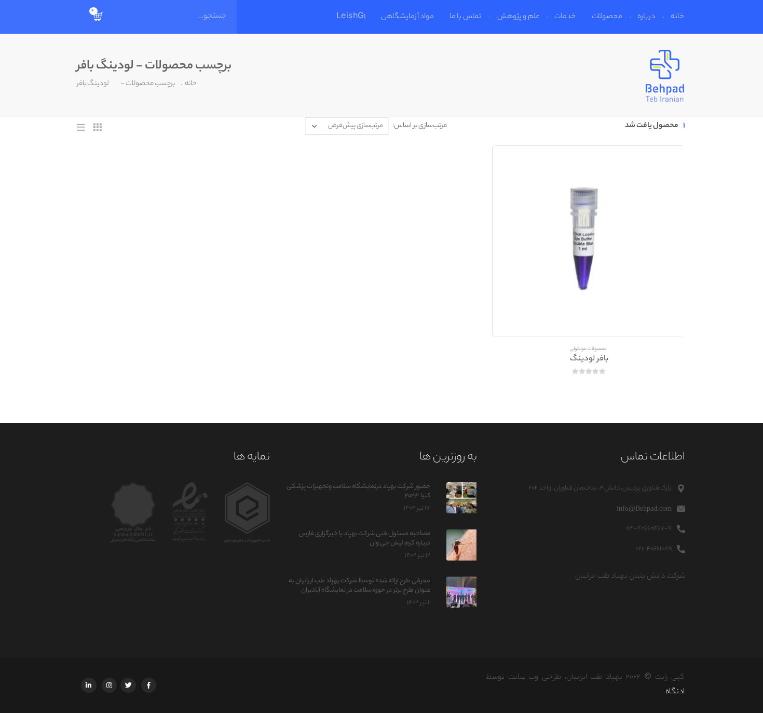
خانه (678, 17)
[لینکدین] (89, 685)
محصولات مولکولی (589, 349)
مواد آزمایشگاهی (408, 17)
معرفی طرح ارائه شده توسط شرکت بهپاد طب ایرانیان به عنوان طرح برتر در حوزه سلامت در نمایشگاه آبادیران (360, 586)
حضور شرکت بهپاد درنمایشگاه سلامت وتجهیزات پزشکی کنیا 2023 (359, 491)
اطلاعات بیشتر (513, 165)
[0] (99, 17)
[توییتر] (129, 685)
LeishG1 (351, 17)
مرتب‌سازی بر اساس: (420, 126)
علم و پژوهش (518, 17)
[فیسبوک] (149, 685)
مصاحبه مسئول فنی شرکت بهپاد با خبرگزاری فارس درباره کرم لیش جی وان (365, 538)
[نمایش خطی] (82, 127)
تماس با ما (466, 17)
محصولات (607, 17)
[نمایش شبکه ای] (98, 127)
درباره (647, 17)
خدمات (566, 17)
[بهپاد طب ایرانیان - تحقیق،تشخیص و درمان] (666, 76)
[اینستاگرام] (109, 685)
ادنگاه (675, 692)
